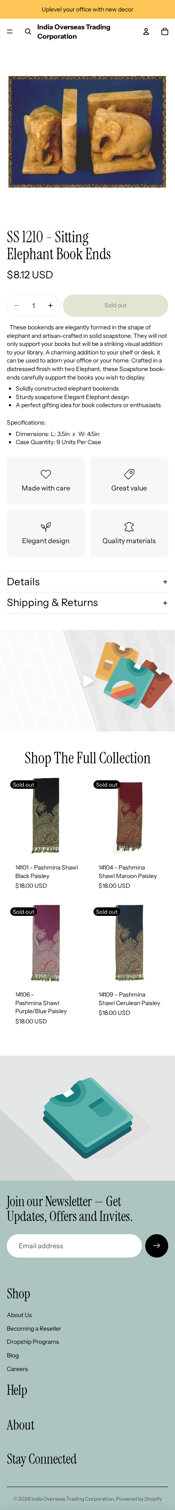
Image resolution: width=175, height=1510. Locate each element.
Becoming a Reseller (34, 1328)
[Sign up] (156, 1245)
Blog (13, 1355)
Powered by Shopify (139, 1499)
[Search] (28, 31)
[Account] (146, 31)
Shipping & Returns (52, 602)
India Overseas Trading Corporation (72, 1499)
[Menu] (10, 31)
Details (23, 581)
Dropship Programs (33, 1342)
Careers (17, 1369)
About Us (19, 1315)
